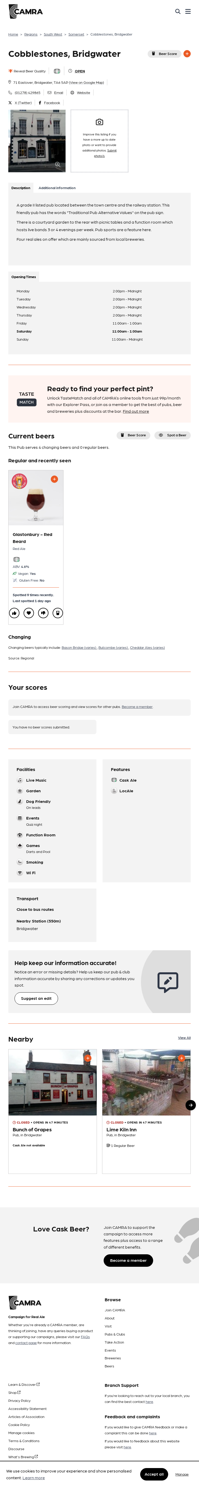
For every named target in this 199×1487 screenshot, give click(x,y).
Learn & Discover (22, 1384)
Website (83, 92)
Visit (108, 1326)
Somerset (76, 34)
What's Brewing (21, 1457)
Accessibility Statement (27, 1408)
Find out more (136, 411)
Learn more (34, 1477)
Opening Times (23, 276)
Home (13, 34)
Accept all (154, 1473)
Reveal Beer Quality (29, 71)
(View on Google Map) (86, 82)
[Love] (29, 613)
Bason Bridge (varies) (79, 647)
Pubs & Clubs (115, 1334)
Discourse (16, 1449)
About (110, 1318)
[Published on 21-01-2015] (53, 1111)
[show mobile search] (178, 11)
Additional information (57, 187)
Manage (182, 1474)
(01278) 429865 (27, 92)
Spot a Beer (176, 435)
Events (110, 1350)
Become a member (137, 706)
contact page (26, 1342)
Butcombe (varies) (113, 647)
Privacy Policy (19, 1400)
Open (80, 71)
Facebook (52, 102)
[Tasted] (58, 613)
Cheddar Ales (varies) (147, 647)
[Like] (14, 613)
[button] (191, 1105)
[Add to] (187, 53)
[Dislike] (43, 613)
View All (184, 1037)
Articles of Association (26, 1416)
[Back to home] (25, 11)
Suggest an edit (36, 998)
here (149, 1401)
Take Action (114, 1342)
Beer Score (168, 53)
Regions (31, 34)
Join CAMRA (115, 1310)
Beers (109, 1366)
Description (20, 187)
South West (53, 34)
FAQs (85, 1336)
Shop (12, 1392)
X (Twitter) (23, 102)
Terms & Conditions (24, 1440)
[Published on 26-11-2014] (146, 1111)
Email (58, 92)
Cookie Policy (19, 1424)
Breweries (113, 1358)
